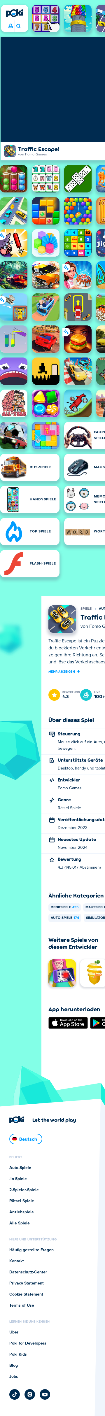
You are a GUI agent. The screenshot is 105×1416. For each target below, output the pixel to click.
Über (13, 1332)
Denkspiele (64, 907)
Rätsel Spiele (21, 1201)
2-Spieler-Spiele (24, 1190)
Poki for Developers (27, 1343)
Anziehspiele (21, 1212)
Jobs (13, 1377)
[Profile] (10, 26)
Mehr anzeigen (61, 671)
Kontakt (16, 1261)
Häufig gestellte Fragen (31, 1250)
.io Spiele (18, 1179)
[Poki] (14, 13)
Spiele (86, 609)
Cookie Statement (26, 1294)
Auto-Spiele (65, 918)
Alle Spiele (19, 1223)
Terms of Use (21, 1305)
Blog (13, 1366)
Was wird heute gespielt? (18, 26)
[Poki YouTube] (45, 1394)
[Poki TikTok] (14, 1394)
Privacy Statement (26, 1283)
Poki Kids (18, 1354)
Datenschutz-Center (28, 1272)
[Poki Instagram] (29, 1394)
